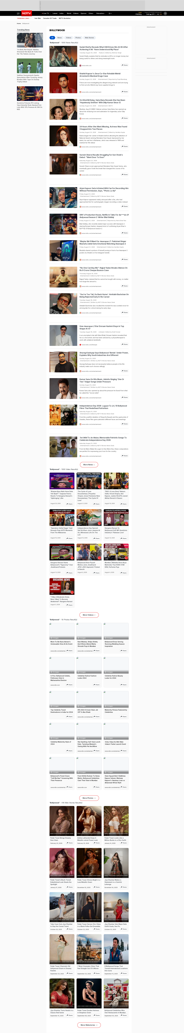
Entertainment (102, 79)
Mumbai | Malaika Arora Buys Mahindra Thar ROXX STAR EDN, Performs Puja (115, 565)
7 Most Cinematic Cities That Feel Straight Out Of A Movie (88, 967)
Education (100, 13)
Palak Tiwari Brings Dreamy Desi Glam (60, 839)
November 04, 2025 (111, 887)
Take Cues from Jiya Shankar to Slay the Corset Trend (61, 925)
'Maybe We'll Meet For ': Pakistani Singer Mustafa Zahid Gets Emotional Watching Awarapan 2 (103, 242)
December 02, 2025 (83, 887)
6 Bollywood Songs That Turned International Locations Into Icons (116, 968)
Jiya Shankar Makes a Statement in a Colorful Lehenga (113, 882)
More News (88, 465)
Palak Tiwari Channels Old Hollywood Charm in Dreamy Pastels (60, 968)
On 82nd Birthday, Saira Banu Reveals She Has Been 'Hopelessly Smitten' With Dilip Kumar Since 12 (102, 101)
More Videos (88, 615)
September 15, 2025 (111, 974)
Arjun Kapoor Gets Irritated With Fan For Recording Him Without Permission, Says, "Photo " (104, 189)
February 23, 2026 (56, 843)
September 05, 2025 (111, 1015)
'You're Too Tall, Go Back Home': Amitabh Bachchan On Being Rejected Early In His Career (104, 295)
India (61, 13)
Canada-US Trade (50, 18)
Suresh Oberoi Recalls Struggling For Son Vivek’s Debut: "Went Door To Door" (101, 156)
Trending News (23, 30)
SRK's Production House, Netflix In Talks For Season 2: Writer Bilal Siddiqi (104, 216)
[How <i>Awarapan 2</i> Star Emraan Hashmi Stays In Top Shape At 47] (63, 335)
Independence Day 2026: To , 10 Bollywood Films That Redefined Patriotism (103, 407)
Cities (91, 13)
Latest (55, 13)
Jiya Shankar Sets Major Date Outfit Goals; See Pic (116, 925)
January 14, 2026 (110, 843)
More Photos (88, 798)
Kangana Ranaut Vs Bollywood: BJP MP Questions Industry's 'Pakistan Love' (116, 530)
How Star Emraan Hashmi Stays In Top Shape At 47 (102, 327)
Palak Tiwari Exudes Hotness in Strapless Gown (88, 1011)
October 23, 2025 (83, 929)
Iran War (38, 18)
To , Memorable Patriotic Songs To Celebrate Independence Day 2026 (103, 439)
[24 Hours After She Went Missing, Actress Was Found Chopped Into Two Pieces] (63, 136)
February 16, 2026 (83, 843)
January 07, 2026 (55, 887)
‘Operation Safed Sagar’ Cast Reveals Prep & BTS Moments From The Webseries (62, 530)
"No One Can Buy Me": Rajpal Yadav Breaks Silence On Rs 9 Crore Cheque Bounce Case (103, 269)
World (69, 13)
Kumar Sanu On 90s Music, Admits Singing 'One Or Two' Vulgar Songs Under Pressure (102, 380)
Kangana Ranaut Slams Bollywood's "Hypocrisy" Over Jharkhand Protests (62, 565)
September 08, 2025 (84, 1015)
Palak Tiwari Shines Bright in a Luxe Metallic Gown (88, 881)
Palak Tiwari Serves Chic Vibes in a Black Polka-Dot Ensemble (89, 925)
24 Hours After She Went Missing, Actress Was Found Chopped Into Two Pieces (103, 128)
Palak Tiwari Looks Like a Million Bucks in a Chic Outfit (115, 839)
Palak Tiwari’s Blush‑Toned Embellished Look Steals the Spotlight (60, 882)
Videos (75, 13)
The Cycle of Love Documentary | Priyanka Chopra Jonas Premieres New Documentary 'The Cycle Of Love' (89, 496)
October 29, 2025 (56, 929)
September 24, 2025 (57, 974)
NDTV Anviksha (64, 18)
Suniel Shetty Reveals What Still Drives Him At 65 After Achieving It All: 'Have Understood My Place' (104, 48)
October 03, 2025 (110, 929)
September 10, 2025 (56, 1015)
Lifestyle (101, 332)
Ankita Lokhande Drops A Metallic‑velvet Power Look (87, 839)
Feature (101, 53)
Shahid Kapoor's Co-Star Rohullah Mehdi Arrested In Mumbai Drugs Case (100, 75)
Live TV (46, 13)
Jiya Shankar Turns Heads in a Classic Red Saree (61, 1011)
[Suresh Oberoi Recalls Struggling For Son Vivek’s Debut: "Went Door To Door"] (63, 165)
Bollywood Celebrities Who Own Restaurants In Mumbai (115, 1011)
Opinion (83, 13)
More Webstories (88, 1025)
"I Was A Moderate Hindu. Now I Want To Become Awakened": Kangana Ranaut (61, 599)
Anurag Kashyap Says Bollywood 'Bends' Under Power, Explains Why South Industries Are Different (104, 354)
